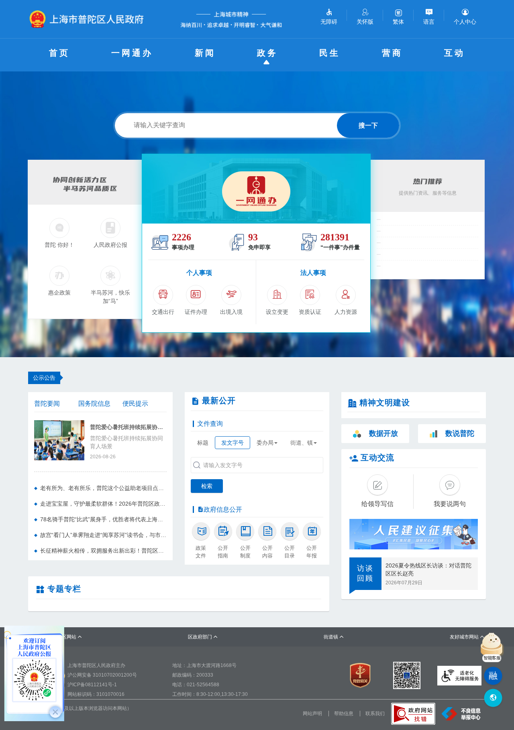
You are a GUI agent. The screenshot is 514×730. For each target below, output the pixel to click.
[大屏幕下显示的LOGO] (90, 19)
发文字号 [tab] (232, 442)
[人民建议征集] (413, 534)
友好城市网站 (467, 637)
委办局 (265, 442)
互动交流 (377, 457)
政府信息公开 (223, 509)
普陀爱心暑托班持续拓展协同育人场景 (128, 427)
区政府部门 (203, 637)
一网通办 (132, 52)
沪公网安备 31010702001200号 (102, 675)
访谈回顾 (365, 573)
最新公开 (219, 400)
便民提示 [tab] (135, 403)
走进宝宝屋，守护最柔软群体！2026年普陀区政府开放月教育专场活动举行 (103, 503)
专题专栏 (64, 588)
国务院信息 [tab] (94, 403)
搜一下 (368, 125)
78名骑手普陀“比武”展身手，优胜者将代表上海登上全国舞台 (103, 519)
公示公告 (44, 377)
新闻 (205, 52)
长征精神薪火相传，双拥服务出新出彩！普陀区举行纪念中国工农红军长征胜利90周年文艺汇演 (103, 550)
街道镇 (334, 637)
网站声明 (312, 713)
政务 (267, 52)
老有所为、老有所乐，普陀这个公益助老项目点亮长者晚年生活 (103, 488)
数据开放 (383, 433)
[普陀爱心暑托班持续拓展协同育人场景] (59, 439)
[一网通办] (256, 189)
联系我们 (375, 713)
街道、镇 (301, 442)
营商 (392, 52)
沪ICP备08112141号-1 (92, 684)
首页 (59, 52)
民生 (329, 52)
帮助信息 (343, 713)
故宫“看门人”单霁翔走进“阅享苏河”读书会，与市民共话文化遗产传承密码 (103, 535)
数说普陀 (459, 433)
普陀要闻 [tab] (47, 403)
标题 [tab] (202, 442)
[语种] (493, 698)
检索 (206, 486)
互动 (454, 52)
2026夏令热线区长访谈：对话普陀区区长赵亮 (428, 569)
